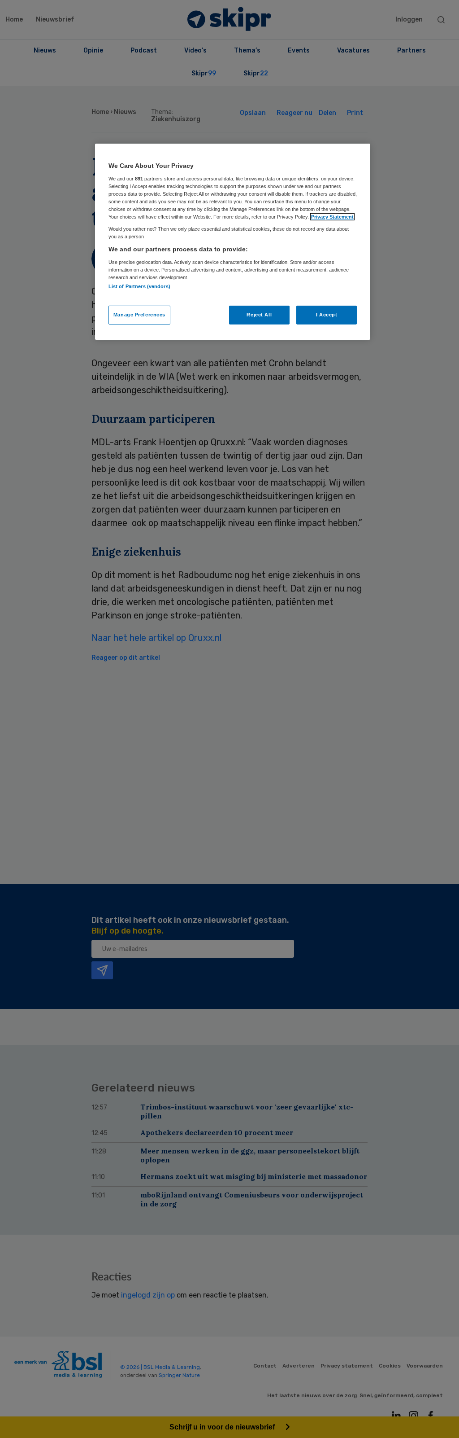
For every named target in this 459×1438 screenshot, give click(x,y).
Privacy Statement (332, 216)
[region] (232, 241)
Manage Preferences (139, 314)
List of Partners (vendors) (139, 286)
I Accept (327, 314)
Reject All (259, 314)
